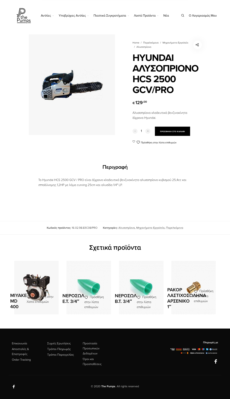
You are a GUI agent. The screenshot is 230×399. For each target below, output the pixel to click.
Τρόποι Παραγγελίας (60, 354)
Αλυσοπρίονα (143, 47)
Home (136, 42)
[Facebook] (215, 362)
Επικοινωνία (19, 343)
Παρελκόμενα (151, 42)
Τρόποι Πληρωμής (59, 349)
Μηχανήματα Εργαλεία (175, 42)
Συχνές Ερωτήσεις (59, 343)
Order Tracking (21, 359)
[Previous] (20, 289)
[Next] (209, 289)
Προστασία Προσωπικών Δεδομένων (91, 348)
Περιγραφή (115, 167)
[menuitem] (50, 16)
